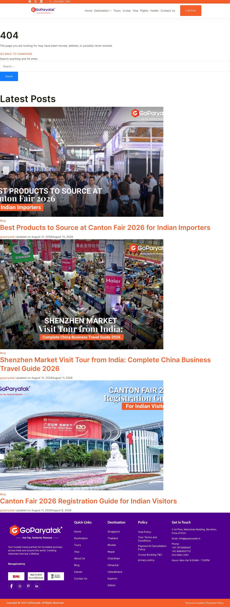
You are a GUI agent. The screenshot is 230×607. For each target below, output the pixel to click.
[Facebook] (11, 586)
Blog (3, 220)
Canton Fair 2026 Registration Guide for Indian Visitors (88, 501)
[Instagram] (20, 586)
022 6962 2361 (62, 1)
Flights (144, 10)
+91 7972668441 (181, 547)
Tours (117, 10)
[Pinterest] (28, 586)
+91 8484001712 (181, 551)
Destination (101, 10)
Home (88, 10)
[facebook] (30, 1)
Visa (135, 10)
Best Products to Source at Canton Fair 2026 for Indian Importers (105, 227)
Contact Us (168, 10)
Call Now (191, 10)
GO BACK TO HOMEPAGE (16, 54)
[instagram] (35, 1)
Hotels (154, 10)
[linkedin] (41, 1)
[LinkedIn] (36, 586)
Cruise (127, 10)
